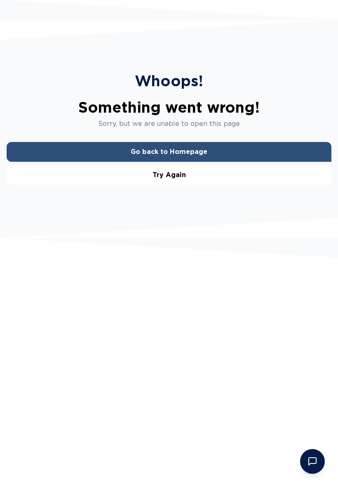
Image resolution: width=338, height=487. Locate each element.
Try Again (169, 175)
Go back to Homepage (169, 152)
